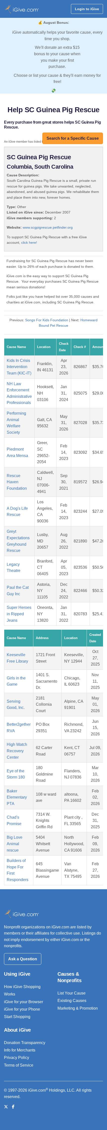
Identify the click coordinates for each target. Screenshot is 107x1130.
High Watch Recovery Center (17, 750)
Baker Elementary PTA (17, 797)
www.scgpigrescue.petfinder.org (48, 227)
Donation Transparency (24, 1043)
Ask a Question (22, 959)
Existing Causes (71, 1000)
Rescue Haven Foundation (17, 482)
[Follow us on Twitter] (6, 1107)
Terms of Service (18, 1065)
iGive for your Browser (23, 1002)
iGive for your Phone (22, 1009)
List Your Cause (71, 993)
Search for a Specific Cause (73, 138)
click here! (29, 242)
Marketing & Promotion (77, 1008)
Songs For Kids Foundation (46, 320)
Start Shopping (17, 1017)
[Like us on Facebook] (13, 1107)
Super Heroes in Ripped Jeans (19, 613)
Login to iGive (87, 9)
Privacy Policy (16, 1057)
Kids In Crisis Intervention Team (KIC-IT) (19, 366)
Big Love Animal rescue (14, 843)
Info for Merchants (19, 1050)
